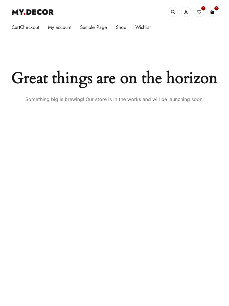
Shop (121, 27)
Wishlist (143, 27)
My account (59, 27)
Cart (16, 27)
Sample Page (93, 27)
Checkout (29, 27)
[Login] (186, 12)
